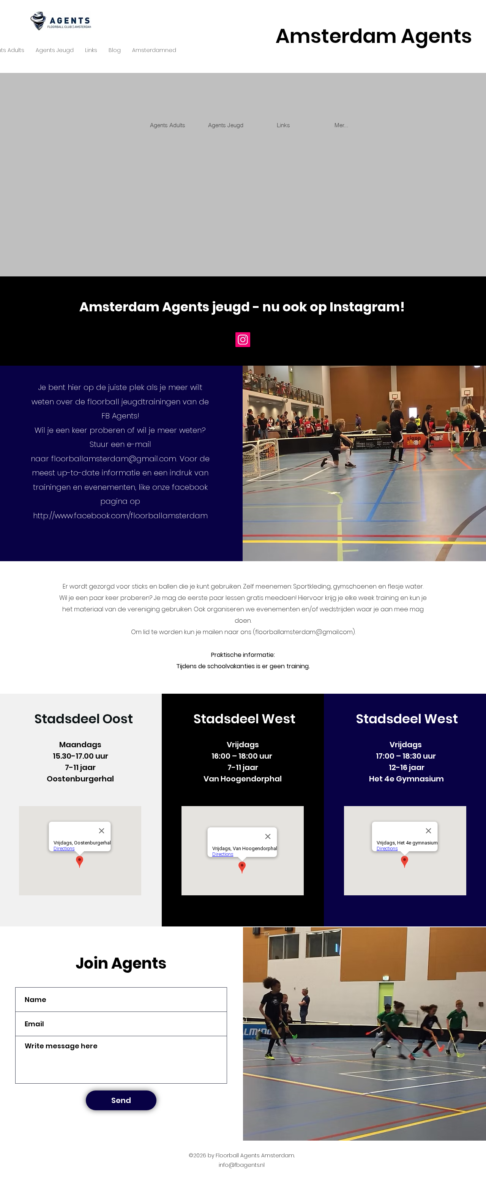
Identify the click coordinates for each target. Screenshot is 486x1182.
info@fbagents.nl (242, 1165)
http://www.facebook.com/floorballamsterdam (120, 515)
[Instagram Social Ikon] (242, 339)
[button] (54, 50)
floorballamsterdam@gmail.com (113, 458)
